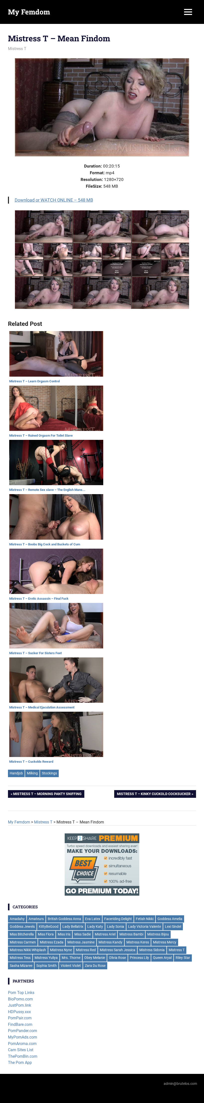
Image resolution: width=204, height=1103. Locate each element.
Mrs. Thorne (71, 958)
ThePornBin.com (22, 1056)
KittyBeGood (48, 927)
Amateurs (36, 919)
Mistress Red (86, 950)
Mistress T (17, 48)
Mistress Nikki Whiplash (28, 950)
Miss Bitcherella (22, 934)
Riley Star (183, 958)
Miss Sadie (82, 934)
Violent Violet (71, 966)
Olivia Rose (117, 958)
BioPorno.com (20, 999)
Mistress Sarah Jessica (117, 950)
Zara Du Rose (95, 966)
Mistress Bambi (131, 934)
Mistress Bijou (158, 934)
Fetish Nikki (144, 919)
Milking (32, 773)
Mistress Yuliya (46, 958)
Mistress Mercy (164, 942)
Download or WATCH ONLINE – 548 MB (54, 200)
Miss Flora (46, 934)
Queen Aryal (162, 958)
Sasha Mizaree (21, 966)
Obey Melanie (94, 958)
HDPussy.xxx (19, 1011)
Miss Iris (64, 934)
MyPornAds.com (22, 1037)
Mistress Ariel (105, 934)
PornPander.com (22, 1030)
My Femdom (29, 11)
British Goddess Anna (64, 919)
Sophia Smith (46, 966)
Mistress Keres (137, 942)
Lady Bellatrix (72, 927)
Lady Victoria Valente (144, 927)
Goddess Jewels (22, 927)
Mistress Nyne (61, 950)
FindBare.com (20, 1024)
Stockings (49, 773)
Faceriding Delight (118, 919)
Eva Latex (92, 919)
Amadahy (17, 919)
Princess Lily (139, 958)
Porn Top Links (21, 992)
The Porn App (20, 1062)
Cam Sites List (20, 1049)
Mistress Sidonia (152, 950)
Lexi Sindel (173, 927)
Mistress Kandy (110, 942)
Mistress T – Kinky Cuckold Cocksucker (154, 795)
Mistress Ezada (51, 942)
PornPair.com (20, 1018)
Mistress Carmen (23, 942)
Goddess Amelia (169, 919)
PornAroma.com (22, 1043)
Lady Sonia (115, 927)
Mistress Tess (20, 958)
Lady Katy (95, 927)
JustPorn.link (19, 1005)
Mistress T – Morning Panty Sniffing (47, 795)
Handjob (16, 773)
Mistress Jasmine (81, 942)
